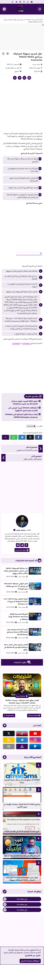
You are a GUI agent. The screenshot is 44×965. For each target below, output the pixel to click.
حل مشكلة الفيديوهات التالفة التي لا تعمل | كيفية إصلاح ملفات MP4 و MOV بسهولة (16, 570)
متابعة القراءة (10, 715)
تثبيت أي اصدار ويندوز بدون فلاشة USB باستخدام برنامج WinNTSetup (17, 632)
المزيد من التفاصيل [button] (32, 955)
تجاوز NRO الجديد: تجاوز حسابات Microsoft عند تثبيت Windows (24, 402)
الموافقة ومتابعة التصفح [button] (30, 961)
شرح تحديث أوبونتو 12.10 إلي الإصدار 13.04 (22, 831)
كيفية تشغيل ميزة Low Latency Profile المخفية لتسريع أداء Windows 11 (16, 601)
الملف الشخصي (20, 550)
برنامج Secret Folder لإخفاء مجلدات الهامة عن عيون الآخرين (22, 805)
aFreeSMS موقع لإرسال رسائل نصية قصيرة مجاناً (22, 781)
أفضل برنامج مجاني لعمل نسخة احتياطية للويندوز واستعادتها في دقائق (16, 647)
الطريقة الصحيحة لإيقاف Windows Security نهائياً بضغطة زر (18, 616)
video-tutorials (33, 715)
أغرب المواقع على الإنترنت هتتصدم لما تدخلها (22, 856)
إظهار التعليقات (19, 662)
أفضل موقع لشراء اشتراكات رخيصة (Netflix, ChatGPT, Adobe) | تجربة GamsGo (22, 701)
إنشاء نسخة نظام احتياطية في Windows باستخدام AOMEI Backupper (21, 415)
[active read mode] (29, 78)
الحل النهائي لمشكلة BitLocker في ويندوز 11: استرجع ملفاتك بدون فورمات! (16, 586)
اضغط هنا (26, 343)
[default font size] (19, 78)
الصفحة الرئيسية (38, 19)
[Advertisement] (22, 107)
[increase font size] (15, 78)
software (28, 19)
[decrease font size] (24, 78)
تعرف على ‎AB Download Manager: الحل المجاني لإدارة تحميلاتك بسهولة (22, 878)
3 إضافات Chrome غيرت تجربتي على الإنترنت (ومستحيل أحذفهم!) (23, 409)
